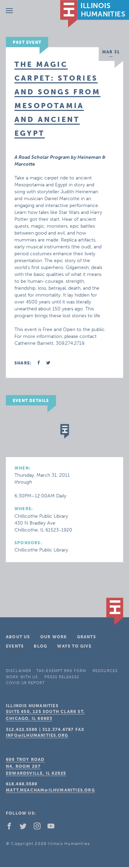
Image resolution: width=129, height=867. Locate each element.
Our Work (53, 636)
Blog (40, 646)
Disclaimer (18, 671)
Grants (86, 636)
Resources (105, 671)
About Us (18, 636)
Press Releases (61, 677)
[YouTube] (53, 827)
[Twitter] (26, 827)
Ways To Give (74, 646)
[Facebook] (12, 827)
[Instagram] (40, 827)
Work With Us (22, 677)
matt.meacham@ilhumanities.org (50, 790)
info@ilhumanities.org (37, 735)
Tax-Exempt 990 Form (61, 671)
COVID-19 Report (25, 683)
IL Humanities (94, 14)
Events (15, 646)
